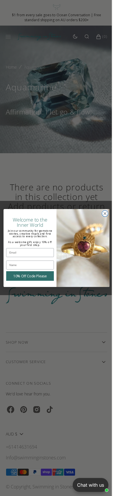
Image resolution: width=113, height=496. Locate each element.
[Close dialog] (103, 213)
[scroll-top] (95, 482)
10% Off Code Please (28, 276)
